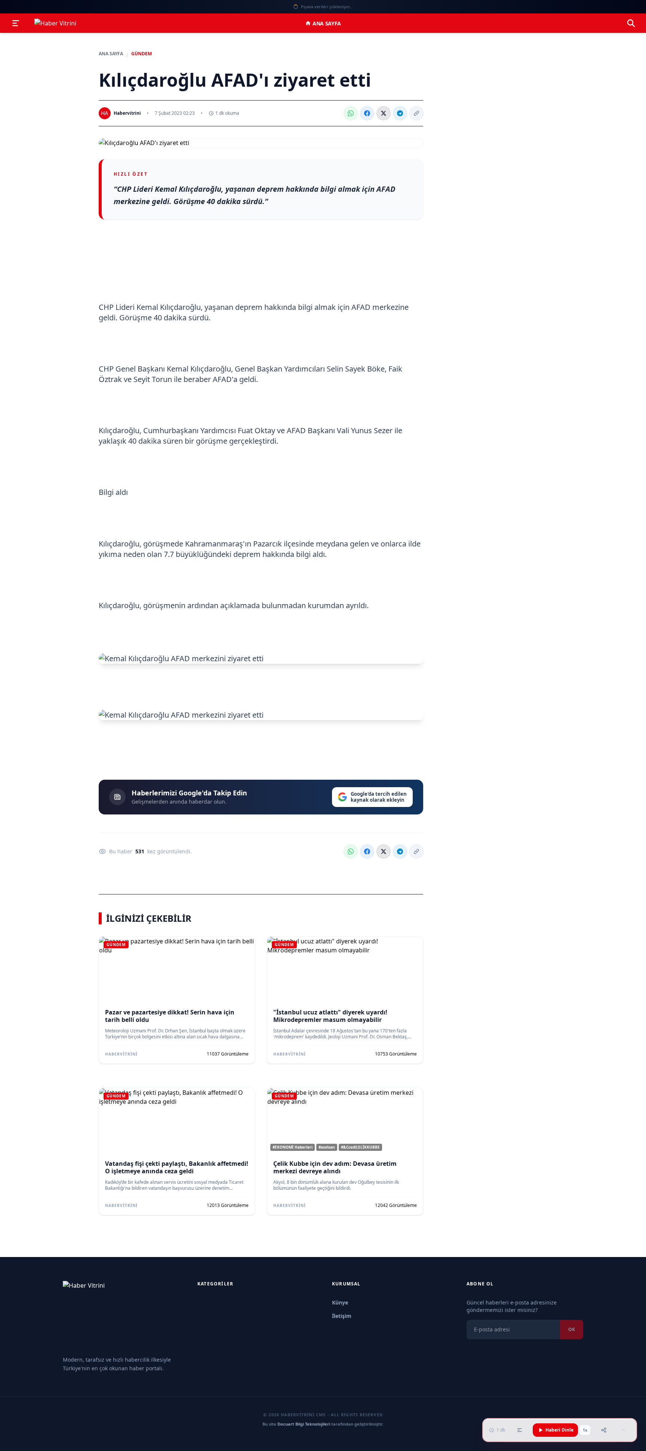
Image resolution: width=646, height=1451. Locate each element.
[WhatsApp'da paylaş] (350, 113)
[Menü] (15, 23)
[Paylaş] (603, 1430)
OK (571, 1329)
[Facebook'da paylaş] (367, 113)
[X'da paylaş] (383, 113)
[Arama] (631, 23)
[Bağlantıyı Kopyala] (416, 113)
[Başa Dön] (623, 1430)
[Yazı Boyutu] (519, 1430)
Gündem (141, 54)
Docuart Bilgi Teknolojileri (303, 1424)
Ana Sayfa (327, 23)
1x (585, 1430)
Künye (340, 1302)
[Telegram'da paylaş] (400, 113)
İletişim (341, 1315)
